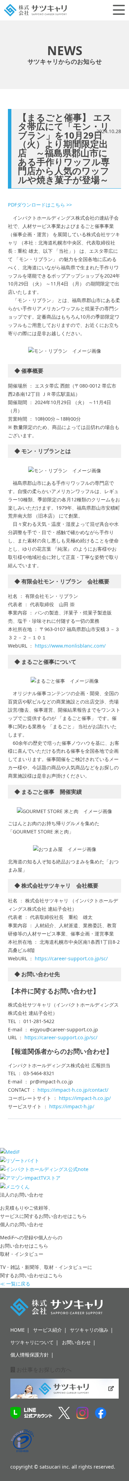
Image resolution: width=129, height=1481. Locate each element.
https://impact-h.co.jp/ (85, 1098)
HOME (17, 1330)
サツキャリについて (32, 1342)
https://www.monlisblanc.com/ (70, 645)
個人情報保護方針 (29, 1354)
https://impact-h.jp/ (71, 1106)
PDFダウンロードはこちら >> (40, 204)
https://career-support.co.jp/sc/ (71, 958)
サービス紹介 (47, 1330)
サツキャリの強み (89, 1330)
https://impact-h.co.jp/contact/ (72, 1090)
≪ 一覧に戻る (15, 1283)
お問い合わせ (76, 1342)
